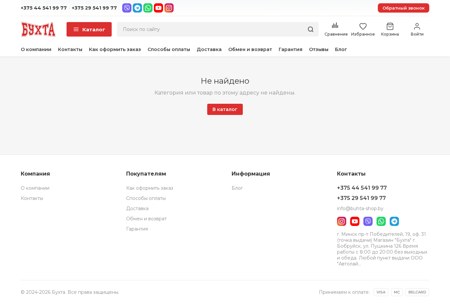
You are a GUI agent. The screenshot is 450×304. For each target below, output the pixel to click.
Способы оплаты (169, 49)
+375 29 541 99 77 (94, 8)
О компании (36, 49)
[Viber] (126, 8)
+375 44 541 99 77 (44, 8)
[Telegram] (137, 8)
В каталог (225, 109)
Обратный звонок (403, 8)
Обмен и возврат (250, 49)
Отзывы (318, 49)
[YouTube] (158, 8)
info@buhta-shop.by (360, 208)
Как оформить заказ (115, 49)
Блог (341, 49)
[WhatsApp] (148, 8)
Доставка (209, 49)
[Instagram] (169, 8)
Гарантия (290, 49)
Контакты (70, 49)
